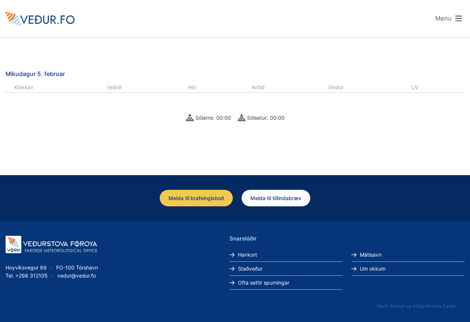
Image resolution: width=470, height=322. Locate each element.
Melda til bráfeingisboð (196, 198)
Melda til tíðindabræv (275, 198)
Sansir (449, 306)
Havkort (247, 255)
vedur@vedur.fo (76, 275)
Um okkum (373, 268)
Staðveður (250, 268)
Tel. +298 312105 (27, 275)
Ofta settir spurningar (263, 282)
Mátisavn (371, 255)
